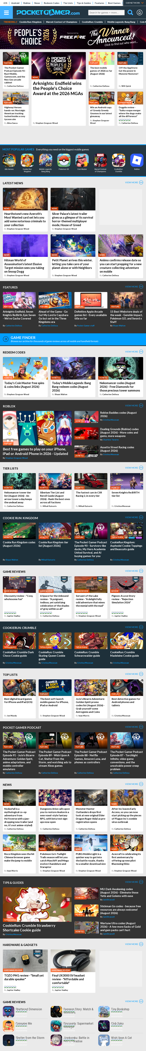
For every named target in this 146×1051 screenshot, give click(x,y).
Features (99, 3)
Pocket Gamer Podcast (22, 727)
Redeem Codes (51, 3)
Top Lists (10, 674)
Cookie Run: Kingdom (30, 22)
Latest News (13, 183)
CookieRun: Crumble (92, 22)
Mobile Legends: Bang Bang (121, 22)
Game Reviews (14, 571)
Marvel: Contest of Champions (61, 22)
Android (15, 3)
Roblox (26, 3)
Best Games (114, 3)
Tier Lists (68, 3)
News (37, 3)
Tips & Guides (84, 3)
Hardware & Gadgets (20, 945)
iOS (5, 3)
